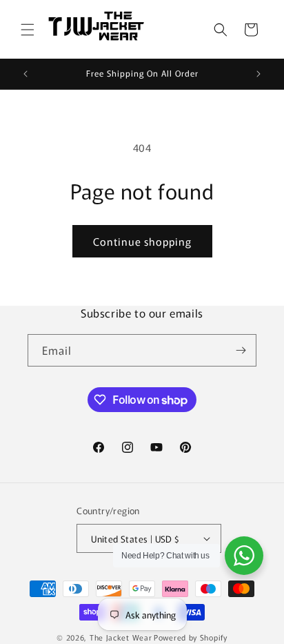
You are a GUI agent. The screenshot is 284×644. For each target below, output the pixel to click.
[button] (27, 29)
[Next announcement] (258, 74)
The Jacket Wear (121, 637)
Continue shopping (142, 241)
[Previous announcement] (25, 74)
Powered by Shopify (190, 637)
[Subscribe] (240, 350)
